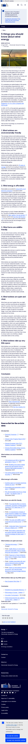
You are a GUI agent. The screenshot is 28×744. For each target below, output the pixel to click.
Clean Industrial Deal (14, 401)
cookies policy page (11, 725)
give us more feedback (9, 622)
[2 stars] (4, 618)
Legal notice (4, 710)
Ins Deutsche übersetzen (11, 18)
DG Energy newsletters (6, 646)
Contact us (4, 695)
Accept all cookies (12, 736)
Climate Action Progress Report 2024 (15, 439)
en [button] (18, 5)
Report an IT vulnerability (8, 698)
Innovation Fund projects (12, 595)
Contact (3, 657)
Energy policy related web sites (9, 676)
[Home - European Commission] (5, 5)
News (4, 30)
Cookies (3, 704)
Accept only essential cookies (16, 740)
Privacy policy (5, 707)
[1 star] (3, 618)
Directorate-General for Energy (9, 609)
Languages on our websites (8, 701)
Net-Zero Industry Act (19, 407)
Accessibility (4, 713)
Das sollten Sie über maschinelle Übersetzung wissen (12, 20)
